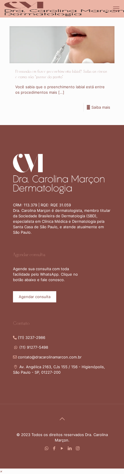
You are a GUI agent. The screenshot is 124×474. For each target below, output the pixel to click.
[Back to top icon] (62, 419)
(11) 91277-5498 (33, 347)
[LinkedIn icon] (70, 448)
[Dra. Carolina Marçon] (64, 8)
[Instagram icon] (78, 448)
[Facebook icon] (54, 448)
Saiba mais (100, 107)
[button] (1, 471)
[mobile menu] (116, 9)
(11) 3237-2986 (31, 337)
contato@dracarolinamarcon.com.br (50, 357)
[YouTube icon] (62, 448)
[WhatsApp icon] (47, 448)
